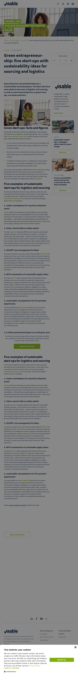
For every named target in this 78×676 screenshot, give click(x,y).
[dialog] (39, 660)
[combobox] (75, 647)
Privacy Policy (34, 666)
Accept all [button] (61, 660)
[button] (25, 668)
